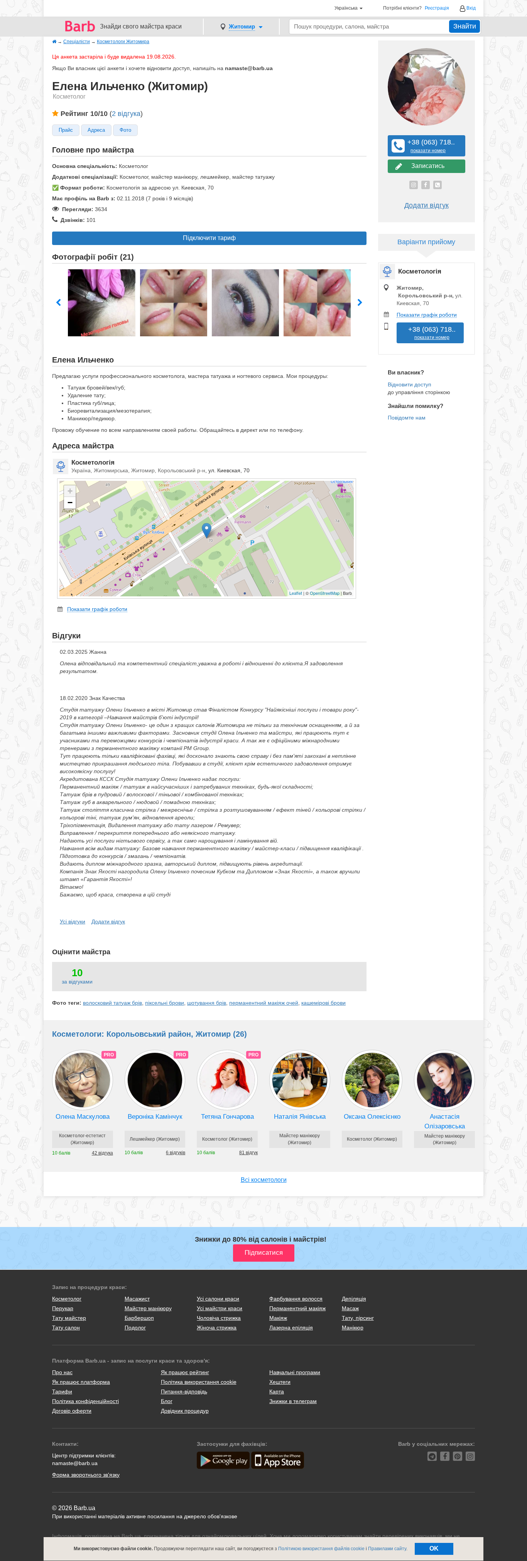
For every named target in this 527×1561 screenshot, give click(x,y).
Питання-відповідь (184, 1391)
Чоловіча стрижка (219, 1318)
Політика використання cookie (198, 1382)
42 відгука (102, 1153)
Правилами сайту (387, 1548)
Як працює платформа (81, 1382)
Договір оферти (71, 1411)
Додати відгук (108, 921)
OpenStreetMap (325, 593)
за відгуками (77, 982)
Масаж (350, 1308)
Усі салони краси (218, 1299)
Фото (125, 130)
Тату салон (66, 1327)
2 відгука (126, 113)
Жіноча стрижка (216, 1327)
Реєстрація (437, 8)
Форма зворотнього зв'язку (86, 1475)
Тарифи (62, 1391)
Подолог (135, 1327)
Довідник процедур (185, 1411)
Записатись (426, 166)
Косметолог (66, 1299)
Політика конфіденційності (85, 1401)
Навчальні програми (294, 1372)
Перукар (62, 1308)
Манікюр (352, 1327)
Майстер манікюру (148, 1308)
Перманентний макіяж (297, 1308)
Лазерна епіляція (291, 1327)
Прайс (66, 130)
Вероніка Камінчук (155, 1116)
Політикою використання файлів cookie (321, 1548)
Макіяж (278, 1318)
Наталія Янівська (300, 1116)
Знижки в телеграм (293, 1401)
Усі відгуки (72, 921)
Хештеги (280, 1382)
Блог (166, 1401)
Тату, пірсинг (358, 1318)
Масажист (137, 1299)
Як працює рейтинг (185, 1372)
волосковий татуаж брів (112, 1003)
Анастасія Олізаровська (444, 1121)
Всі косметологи (264, 1180)
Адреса (96, 130)
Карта (276, 1391)
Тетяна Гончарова (227, 1116)
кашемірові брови (323, 1003)
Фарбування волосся (296, 1299)
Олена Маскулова (83, 1116)
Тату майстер (69, 1318)
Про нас (62, 1372)
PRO (109, 1054)
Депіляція (354, 1299)
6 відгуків (175, 1152)
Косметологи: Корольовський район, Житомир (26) (149, 1034)
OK (434, 1548)
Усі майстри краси (219, 1308)
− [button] (70, 502)
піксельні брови (164, 1003)
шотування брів (206, 1003)
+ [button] (70, 491)
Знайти (464, 26)
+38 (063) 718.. (428, 145)
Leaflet (295, 593)
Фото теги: (66, 1003)
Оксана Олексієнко (372, 1116)
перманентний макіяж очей (263, 1003)
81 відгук (248, 1152)
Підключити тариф (209, 238)
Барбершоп (139, 1318)
